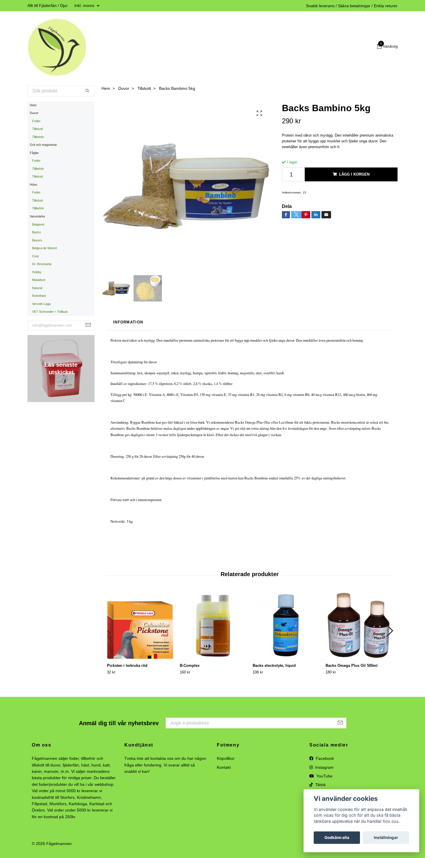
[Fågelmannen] (56, 47)
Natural (37, 288)
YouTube (323, 776)
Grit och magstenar (43, 144)
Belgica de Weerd (44, 248)
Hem (33, 105)
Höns (33, 184)
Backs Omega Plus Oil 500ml (352, 665)
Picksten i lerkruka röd (127, 665)
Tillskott (37, 129)
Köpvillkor (225, 758)
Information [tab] (128, 322)
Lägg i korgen (354, 174)
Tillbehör (38, 137)
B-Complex (189, 665)
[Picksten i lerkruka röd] (140, 626)
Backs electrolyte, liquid (274, 665)
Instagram (324, 767)
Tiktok (320, 784)
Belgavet (38, 224)
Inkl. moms (84, 5)
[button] (389, 630)
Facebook (324, 758)
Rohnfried (39, 295)
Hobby (36, 272)
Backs (36, 232)
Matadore (38, 280)
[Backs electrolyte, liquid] (286, 626)
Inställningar (386, 837)
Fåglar (34, 153)
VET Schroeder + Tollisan (50, 311)
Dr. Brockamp (41, 264)
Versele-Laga (41, 304)
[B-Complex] (213, 626)
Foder (36, 121)
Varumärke (37, 216)
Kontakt (224, 767)
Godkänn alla (336, 837)
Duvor (34, 113)
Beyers (37, 240)
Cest (35, 256)
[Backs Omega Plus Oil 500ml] (359, 626)
